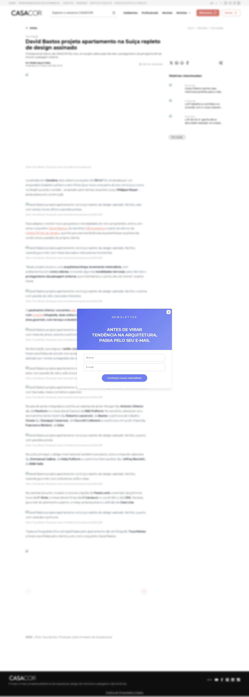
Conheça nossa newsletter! (124, 378)
